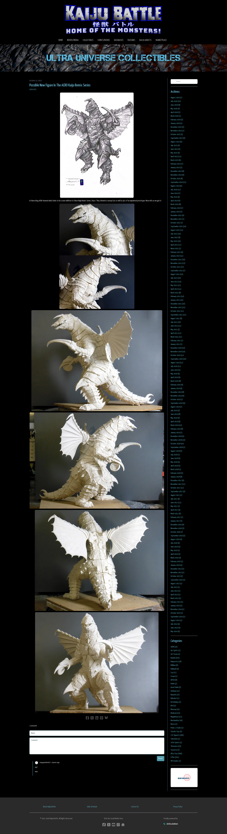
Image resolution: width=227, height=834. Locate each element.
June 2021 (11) (176, 326)
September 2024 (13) (178, 182)
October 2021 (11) (177, 311)
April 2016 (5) (175, 554)
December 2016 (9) (177, 525)
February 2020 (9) (177, 385)
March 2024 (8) (176, 204)
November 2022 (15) (178, 263)
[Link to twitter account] (108, 824)
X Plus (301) (175, 757)
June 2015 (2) (175, 591)
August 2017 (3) (176, 495)
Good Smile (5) (176, 687)
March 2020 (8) (176, 381)
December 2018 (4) (177, 436)
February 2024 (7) (177, 208)
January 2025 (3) (176, 168)
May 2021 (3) (175, 330)
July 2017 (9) (175, 499)
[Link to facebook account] (104, 824)
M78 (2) (173, 706)
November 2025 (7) (177, 131)
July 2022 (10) (176, 278)
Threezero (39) (176, 746)
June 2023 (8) (175, 238)
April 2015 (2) (175, 595)
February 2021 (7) (177, 341)
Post (160, 758)
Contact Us (135, 807)
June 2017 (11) (176, 503)
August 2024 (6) (176, 186)
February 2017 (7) (177, 517)
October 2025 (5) (177, 134)
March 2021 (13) (176, 337)
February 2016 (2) (177, 561)
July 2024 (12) (176, 190)
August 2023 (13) (177, 230)
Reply (36, 771)
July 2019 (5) (175, 411)
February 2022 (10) (177, 296)
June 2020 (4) (175, 370)
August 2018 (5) (176, 451)
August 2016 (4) (176, 539)
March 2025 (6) (176, 160)
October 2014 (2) (177, 613)
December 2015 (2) (177, 569)
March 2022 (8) (176, 293)
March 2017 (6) (176, 514)
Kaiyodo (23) (175, 695)
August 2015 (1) (176, 584)
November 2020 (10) (178, 352)
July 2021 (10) (176, 322)
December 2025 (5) (177, 127)
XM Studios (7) (176, 761)
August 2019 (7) (176, 407)
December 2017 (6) (177, 480)
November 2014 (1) (177, 609)
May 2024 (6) (175, 197)
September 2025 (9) (178, 138)
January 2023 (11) (177, 256)
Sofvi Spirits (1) (176, 743)
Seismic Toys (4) (176, 731)
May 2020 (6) (175, 374)
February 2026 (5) (177, 120)
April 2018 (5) (175, 466)
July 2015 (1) (175, 587)
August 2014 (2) (176, 620)
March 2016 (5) (176, 558)
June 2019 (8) (175, 414)
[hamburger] (35, 4)
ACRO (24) (174, 647)
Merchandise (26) (177, 720)
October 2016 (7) (177, 532)
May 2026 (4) (175, 109)
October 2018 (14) (177, 444)
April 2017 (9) (175, 510)
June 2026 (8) (175, 105)
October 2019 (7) (177, 399)
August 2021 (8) (176, 319)
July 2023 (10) (176, 234)
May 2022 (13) (176, 285)
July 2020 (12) (176, 366)
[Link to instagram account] (118, 824)
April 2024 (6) (175, 201)
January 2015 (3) (176, 606)
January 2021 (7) (176, 344)
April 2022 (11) (176, 289)
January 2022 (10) (177, 300)
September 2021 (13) (178, 315)
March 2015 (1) (176, 598)
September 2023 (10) (178, 226)
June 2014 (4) (175, 628)
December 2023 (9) (177, 215)
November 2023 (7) (177, 219)
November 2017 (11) (178, 484)
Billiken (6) (174, 665)
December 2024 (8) (177, 171)
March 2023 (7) (176, 249)
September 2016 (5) (178, 536)
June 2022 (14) (176, 282)
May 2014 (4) (175, 631)
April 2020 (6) (175, 377)
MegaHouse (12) (176, 717)
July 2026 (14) (176, 101)
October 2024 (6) (177, 179)
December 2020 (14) (178, 348)
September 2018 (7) (178, 447)
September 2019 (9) (178, 403)
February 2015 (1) (177, 602)
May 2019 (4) (175, 418)
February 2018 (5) (177, 473)
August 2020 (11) (177, 363)
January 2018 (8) (176, 477)
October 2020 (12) (177, 355)
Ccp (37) (173, 673)
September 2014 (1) (178, 617)
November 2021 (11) (178, 307)
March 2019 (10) (176, 425)
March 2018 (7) (176, 469)
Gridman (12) (175, 691)
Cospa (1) (174, 676)
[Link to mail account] (123, 824)
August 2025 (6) (176, 142)
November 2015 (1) (177, 573)
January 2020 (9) (176, 388)
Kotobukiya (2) (176, 702)
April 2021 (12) (176, 333)
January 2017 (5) (176, 521)
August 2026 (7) (176, 98)
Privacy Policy (177, 807)
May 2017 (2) (175, 506)
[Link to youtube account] (113, 824)
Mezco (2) (174, 724)
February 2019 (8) (177, 429)
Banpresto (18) (176, 662)
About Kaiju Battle (49, 807)
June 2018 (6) (175, 458)
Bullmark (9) (175, 669)
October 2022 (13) (177, 267)
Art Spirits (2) (175, 651)
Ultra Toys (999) (176, 754)
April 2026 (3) (175, 112)
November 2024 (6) (177, 175)
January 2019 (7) (176, 433)
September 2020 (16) (178, 359)
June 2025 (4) (175, 149)
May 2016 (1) (175, 550)
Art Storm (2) (175, 654)
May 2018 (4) (175, 462)
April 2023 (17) (176, 245)
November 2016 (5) (177, 528)
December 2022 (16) (178, 260)
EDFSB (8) (174, 680)
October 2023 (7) (177, 223)
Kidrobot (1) (175, 698)
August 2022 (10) (177, 274)
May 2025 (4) (175, 153)
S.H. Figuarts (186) (177, 735)
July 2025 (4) (175, 145)
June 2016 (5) (175, 547)
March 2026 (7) (176, 116)
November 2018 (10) (178, 440)
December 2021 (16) (178, 304)
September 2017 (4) (178, 492)
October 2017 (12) (177, 488)
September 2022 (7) (178, 271)
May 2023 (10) (176, 241)
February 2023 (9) (177, 252)
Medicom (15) (175, 713)
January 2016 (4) (176, 565)
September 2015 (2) (178, 580)
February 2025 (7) (177, 164)
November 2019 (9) (177, 396)
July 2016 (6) (175, 543)
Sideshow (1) (175, 739)
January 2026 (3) (176, 123)
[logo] (113, 19)
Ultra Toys (32, 89)
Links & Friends (92, 807)
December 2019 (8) (177, 392)
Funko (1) (174, 684)
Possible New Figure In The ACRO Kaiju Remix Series (59, 85)
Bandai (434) (175, 658)
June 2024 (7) (175, 193)
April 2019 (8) (175, 422)
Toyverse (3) (175, 750)
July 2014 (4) (175, 624)
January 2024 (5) (176, 212)
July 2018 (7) (175, 455)
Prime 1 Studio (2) (177, 728)
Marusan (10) (175, 709)
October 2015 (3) (177, 576)
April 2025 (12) (176, 157)
